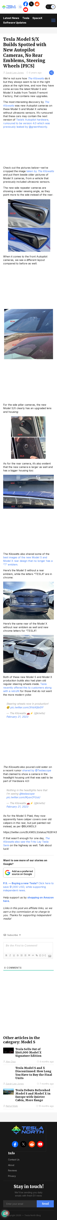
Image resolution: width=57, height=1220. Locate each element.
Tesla (25, 18)
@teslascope (26, 793)
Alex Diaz (11, 1061)
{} (40, 955)
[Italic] (10, 955)
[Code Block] (33, 955)
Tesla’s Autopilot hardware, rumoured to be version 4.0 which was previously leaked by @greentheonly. (26, 123)
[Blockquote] (29, 955)
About (11, 1165)
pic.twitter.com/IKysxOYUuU (23, 797)
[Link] (36, 955)
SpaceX (37, 18)
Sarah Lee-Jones (15, 72)
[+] (44, 955)
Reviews (12, 1170)
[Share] (51, 72)
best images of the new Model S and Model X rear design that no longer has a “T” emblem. (28, 561)
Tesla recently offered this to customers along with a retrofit (27, 687)
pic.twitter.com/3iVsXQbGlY (26, 707)
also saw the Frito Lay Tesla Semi (26, 842)
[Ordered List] (21, 955)
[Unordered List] (25, 955)
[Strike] (17, 955)
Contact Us (13, 1159)
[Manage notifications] (7, 1213)
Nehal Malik (12, 1106)
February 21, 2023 (17, 716)
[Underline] (14, 955)
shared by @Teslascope (36, 770)
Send (45, 1203)
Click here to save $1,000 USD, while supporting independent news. (28, 887)
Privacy (12, 1176)
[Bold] (6, 955)
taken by (40, 171)
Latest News (11, 18)
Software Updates (14, 22)
